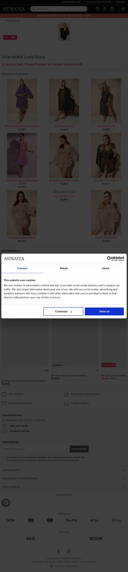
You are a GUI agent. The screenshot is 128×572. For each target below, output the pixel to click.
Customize (61, 311)
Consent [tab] (22, 268)
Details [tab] (64, 268)
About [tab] (106, 268)
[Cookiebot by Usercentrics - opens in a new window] (109, 258)
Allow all (104, 311)
